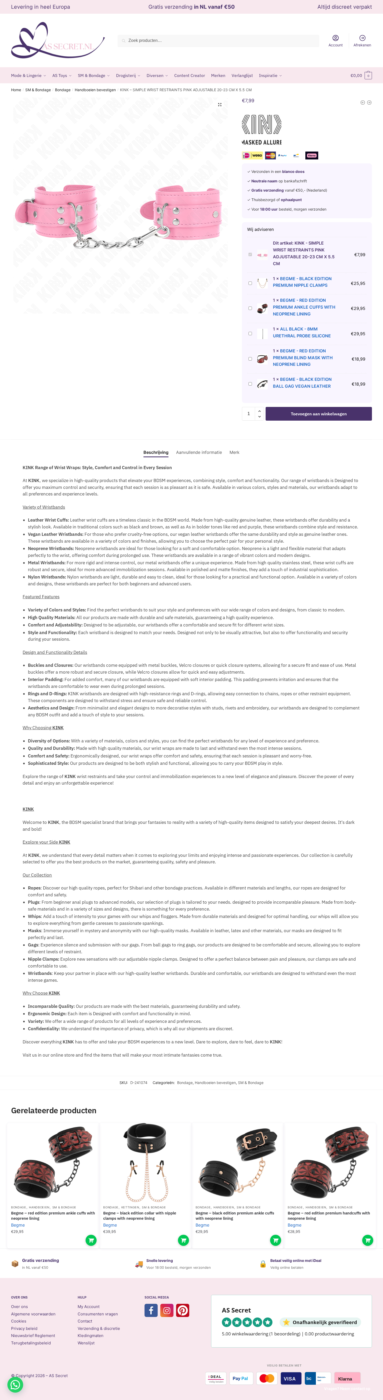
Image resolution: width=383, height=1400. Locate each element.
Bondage (63, 90)
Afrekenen (362, 45)
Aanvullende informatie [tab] (199, 452)
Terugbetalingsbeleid (31, 1342)
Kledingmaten (90, 1335)
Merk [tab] (235, 452)
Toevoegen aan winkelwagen (319, 413)
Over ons (19, 1306)
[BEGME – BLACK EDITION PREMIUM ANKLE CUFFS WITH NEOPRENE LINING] (238, 1162)
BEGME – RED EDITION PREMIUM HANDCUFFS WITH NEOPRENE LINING (329, 1216)
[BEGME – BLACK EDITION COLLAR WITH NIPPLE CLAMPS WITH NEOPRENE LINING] (145, 1162)
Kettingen (130, 1207)
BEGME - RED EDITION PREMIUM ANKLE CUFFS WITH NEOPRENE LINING (304, 307)
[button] (220, 104)
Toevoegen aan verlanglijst (86, 1135)
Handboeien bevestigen (95, 90)
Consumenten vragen (98, 1313)
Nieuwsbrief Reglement (33, 1335)
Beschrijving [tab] (155, 452)
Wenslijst (86, 1342)
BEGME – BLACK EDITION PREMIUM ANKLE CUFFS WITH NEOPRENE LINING (235, 1216)
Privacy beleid (24, 1328)
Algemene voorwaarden (33, 1313)
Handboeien (39, 1207)
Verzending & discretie (99, 1328)
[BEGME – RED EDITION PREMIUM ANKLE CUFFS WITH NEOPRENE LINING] (53, 1162)
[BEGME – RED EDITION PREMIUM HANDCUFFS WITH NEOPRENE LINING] (330, 1162)
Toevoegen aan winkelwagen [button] (91, 1240)
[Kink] (261, 131)
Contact (85, 1321)
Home (16, 90)
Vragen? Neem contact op (347, 1388)
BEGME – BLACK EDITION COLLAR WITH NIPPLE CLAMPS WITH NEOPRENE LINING (139, 1216)
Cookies (18, 1321)
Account (336, 45)
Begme (18, 1225)
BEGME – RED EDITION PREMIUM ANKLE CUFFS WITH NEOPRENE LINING (53, 1216)
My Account (89, 1306)
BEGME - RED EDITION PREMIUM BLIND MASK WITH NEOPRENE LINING (303, 357)
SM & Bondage (38, 90)
